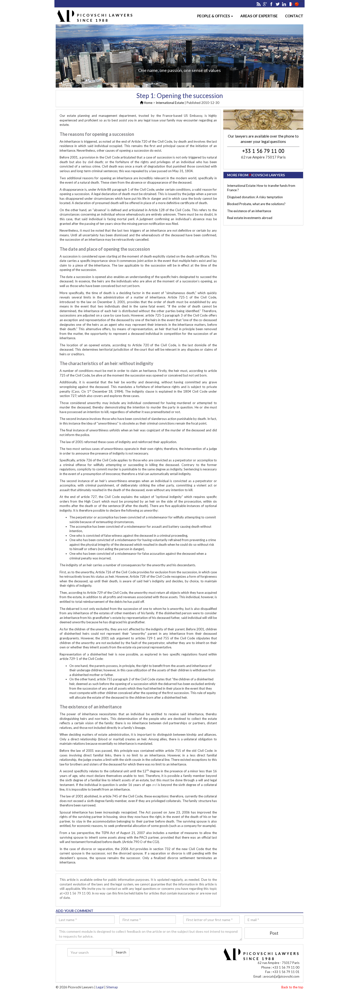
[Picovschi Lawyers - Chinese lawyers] (297, 3)
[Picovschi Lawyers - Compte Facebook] (98, 965)
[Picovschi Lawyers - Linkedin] (284, 3)
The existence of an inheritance (249, 211)
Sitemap (112, 987)
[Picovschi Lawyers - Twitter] (278, 3)
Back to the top (292, 987)
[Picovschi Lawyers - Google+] (265, 3)
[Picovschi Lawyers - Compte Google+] (90, 965)
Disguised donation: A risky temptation (255, 197)
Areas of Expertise (259, 16)
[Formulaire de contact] (263, 119)
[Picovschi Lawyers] (290, 3)
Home (147, 103)
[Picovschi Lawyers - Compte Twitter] (107, 965)
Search (121, 952)
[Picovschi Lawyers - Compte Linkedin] (115, 965)
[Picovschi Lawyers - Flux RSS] (81, 965)
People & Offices (214, 16)
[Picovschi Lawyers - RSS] (258, 3)
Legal (100, 987)
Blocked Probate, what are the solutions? (256, 204)
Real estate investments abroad (249, 218)
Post (274, 933)
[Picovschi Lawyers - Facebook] (271, 3)
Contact (294, 16)
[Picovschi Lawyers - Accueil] (95, 16)
